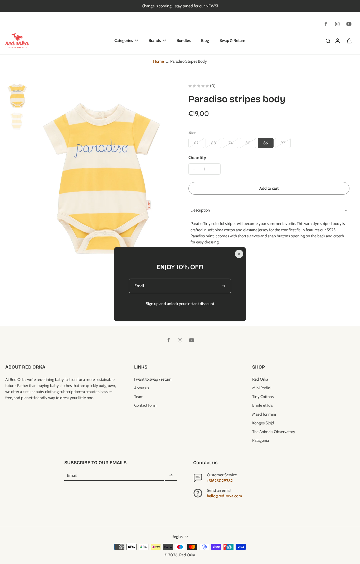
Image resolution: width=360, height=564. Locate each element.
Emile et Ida (262, 405)
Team (139, 396)
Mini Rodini (261, 387)
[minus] (194, 169)
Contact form (145, 405)
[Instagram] (337, 24)
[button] (268, 188)
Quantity (197, 157)
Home (158, 61)
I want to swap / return (153, 379)
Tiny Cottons (263, 396)
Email (72, 475)
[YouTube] (349, 24)
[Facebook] (326, 24)
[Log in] (337, 40)
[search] (328, 40)
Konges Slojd (263, 422)
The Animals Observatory (273, 431)
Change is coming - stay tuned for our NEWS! (180, 5)
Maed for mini (264, 414)
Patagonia (260, 440)
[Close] (239, 253)
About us (141, 387)
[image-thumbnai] (17, 95)
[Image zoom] (101, 177)
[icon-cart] (349, 40)
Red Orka (260, 379)
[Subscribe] (171, 475)
